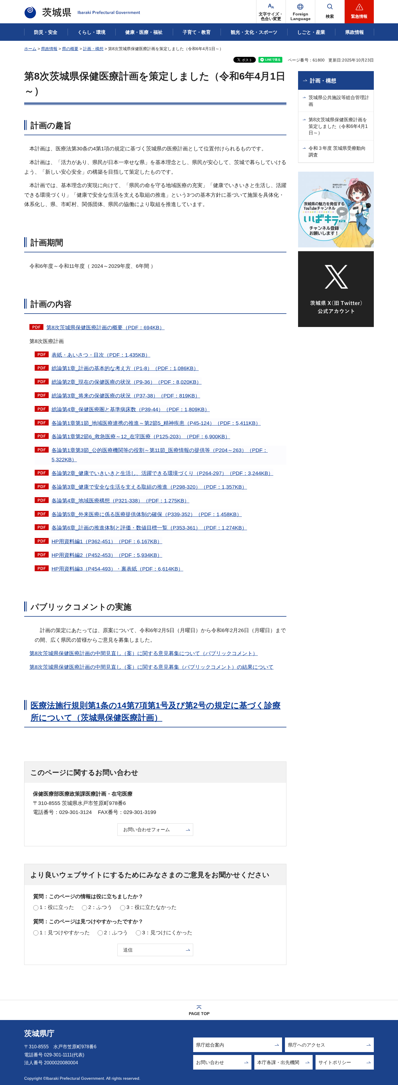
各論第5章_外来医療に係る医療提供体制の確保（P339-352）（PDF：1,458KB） (147, 514)
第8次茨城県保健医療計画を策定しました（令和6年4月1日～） (338, 126)
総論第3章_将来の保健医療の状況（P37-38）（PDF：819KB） (126, 396)
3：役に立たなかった (151, 907)
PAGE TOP (199, 1013)
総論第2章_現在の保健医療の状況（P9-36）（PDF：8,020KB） (127, 382)
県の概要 (70, 48)
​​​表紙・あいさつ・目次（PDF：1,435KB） (101, 355)
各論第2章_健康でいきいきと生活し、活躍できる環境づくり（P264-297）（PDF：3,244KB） (162, 473)
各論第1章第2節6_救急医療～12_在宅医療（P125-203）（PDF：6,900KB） (141, 436)
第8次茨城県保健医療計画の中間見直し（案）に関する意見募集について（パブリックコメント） (143, 653)
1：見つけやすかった (65, 932)
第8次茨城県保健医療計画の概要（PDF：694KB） (105, 327)
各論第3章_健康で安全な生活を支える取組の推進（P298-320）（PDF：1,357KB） (149, 487)
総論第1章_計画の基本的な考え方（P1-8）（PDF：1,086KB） (125, 368)
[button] (300, 11)
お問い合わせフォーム (146, 829)
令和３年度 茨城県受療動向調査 (337, 151)
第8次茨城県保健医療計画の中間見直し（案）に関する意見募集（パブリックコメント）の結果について (151, 667)
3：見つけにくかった (167, 932)
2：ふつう (100, 907)
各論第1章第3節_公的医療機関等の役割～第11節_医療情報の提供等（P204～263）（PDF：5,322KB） (160, 455)
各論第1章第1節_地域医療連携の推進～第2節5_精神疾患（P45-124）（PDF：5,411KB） (156, 423)
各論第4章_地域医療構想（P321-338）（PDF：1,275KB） (120, 501)
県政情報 (49, 48)
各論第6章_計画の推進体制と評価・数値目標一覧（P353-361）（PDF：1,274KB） (149, 528)
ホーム (30, 48)
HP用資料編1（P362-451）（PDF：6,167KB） (107, 541)
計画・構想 (93, 48)
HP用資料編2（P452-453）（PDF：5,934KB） (107, 555)
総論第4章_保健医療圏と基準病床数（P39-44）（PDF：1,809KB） (131, 409)
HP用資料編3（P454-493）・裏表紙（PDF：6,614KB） (117, 569)
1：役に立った (57, 907)
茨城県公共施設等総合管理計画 (339, 100)
